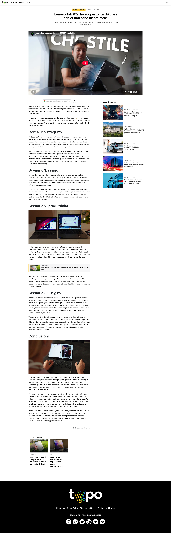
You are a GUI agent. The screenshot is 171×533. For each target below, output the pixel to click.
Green (28, 2)
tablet (96, 9)
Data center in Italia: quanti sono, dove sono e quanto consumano (134, 165)
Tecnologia (13, 2)
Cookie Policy (72, 508)
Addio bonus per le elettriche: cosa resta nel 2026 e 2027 (133, 148)
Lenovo (77, 118)
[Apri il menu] (167, 2)
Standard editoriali (88, 508)
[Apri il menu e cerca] (163, 2)
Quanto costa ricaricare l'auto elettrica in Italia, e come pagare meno (133, 182)
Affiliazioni (110, 508)
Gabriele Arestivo (79, 9)
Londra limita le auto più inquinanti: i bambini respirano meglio (133, 114)
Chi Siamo (60, 508)
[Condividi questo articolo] (74, 101)
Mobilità (21, 2)
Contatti (101, 508)
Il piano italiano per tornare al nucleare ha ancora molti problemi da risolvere (134, 131)
